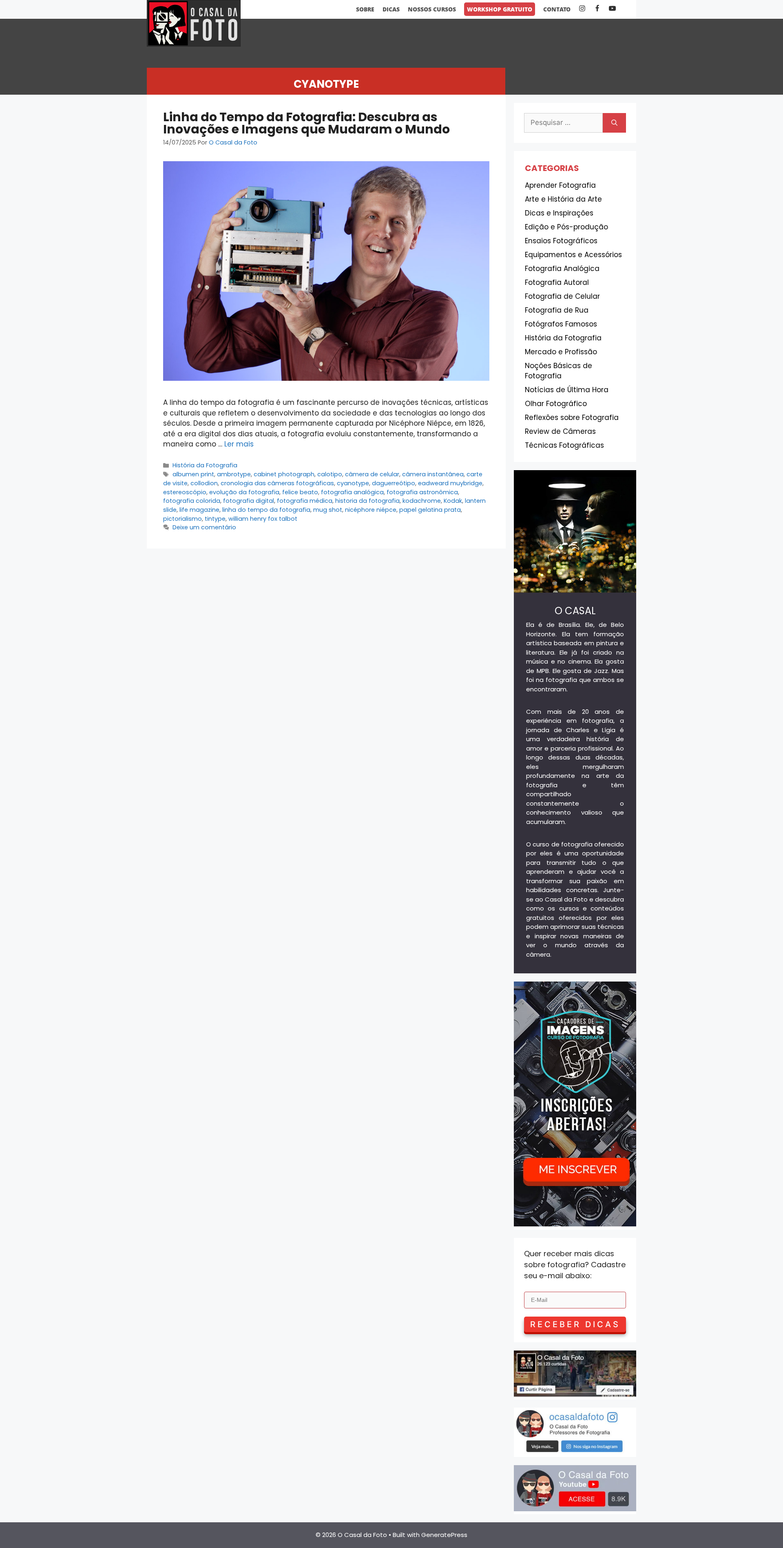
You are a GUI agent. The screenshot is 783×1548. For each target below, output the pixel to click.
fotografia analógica (352, 492)
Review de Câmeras (560, 431)
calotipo (329, 474)
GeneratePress (444, 1534)
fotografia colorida (191, 501)
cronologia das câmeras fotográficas (277, 483)
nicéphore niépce (370, 510)
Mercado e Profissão (561, 352)
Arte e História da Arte (563, 199)
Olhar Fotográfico (556, 404)
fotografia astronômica (422, 492)
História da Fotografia (205, 465)
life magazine (199, 510)
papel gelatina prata (430, 510)
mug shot (327, 510)
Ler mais (239, 444)
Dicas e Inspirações (559, 213)
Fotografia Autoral (557, 282)
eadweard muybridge (450, 483)
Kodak (453, 501)
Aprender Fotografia (560, 185)
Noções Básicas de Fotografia (558, 371)
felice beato (300, 492)
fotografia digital (248, 501)
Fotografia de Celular (562, 296)
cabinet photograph (284, 474)
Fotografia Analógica (562, 268)
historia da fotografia (367, 501)
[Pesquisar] (614, 123)
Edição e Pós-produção (566, 227)
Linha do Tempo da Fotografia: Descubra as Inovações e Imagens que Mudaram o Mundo (306, 123)
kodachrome (422, 501)
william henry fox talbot (262, 519)
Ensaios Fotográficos (561, 241)
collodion (204, 483)
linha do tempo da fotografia (266, 510)
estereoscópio (184, 492)
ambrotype (234, 474)
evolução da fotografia (244, 492)
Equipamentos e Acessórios (573, 255)
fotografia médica (304, 501)
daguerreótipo (393, 483)
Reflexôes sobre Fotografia (572, 417)
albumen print (193, 474)
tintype (215, 519)
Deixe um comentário (204, 527)
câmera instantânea (433, 474)
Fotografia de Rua (556, 310)
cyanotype (353, 483)
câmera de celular (372, 474)
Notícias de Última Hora (566, 390)
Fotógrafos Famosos (561, 324)
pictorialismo (182, 519)
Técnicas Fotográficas (564, 445)
